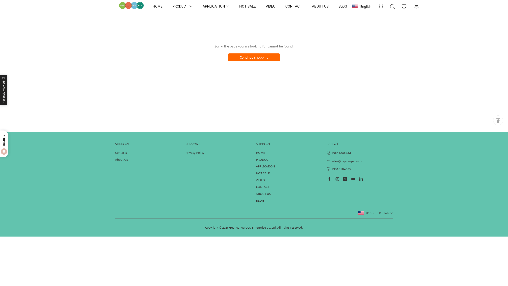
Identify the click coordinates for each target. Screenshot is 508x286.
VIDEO (260, 180)
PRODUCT (263, 159)
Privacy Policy (195, 153)
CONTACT (262, 187)
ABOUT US (263, 194)
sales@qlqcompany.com (347, 161)
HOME (260, 153)
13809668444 (341, 153)
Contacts (121, 153)
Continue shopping (254, 57)
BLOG (260, 200)
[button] (370, 213)
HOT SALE (263, 173)
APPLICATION (265, 166)
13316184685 (341, 169)
